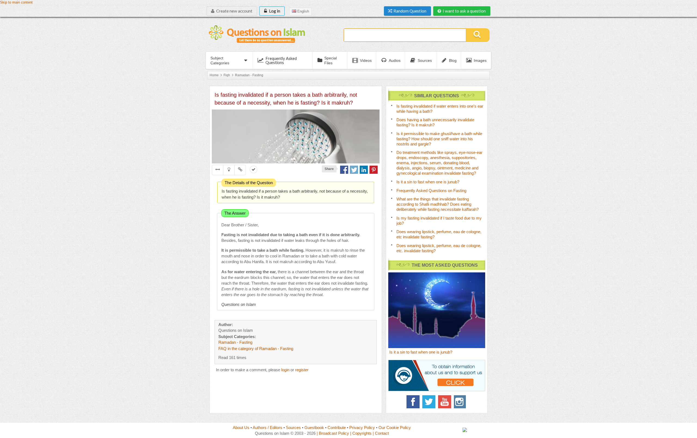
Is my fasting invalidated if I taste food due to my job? (439, 221)
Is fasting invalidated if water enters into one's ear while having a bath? (439, 109)
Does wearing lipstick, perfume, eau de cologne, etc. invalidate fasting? (438, 248)
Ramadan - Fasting (249, 75)
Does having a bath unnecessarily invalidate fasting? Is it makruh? (435, 122)
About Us (241, 427)
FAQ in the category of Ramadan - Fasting (255, 348)
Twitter (428, 401)
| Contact (381, 433)
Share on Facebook (344, 170)
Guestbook (314, 427)
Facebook (413, 401)
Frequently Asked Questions (281, 60)
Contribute (337, 427)
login (285, 369)
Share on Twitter (354, 170)
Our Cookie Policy (394, 427)
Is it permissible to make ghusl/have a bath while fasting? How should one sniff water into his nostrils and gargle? (439, 138)
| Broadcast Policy (333, 433)
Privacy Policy (362, 427)
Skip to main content (16, 2)
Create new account (233, 10)
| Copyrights (361, 433)
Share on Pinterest (373, 170)
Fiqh (227, 75)
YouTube (444, 401)
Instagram (460, 401)
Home (214, 75)
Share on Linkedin (364, 170)
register (301, 369)
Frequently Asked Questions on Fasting (431, 190)
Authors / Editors (267, 427)
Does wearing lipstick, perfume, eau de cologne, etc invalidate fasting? (438, 234)
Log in (274, 10)
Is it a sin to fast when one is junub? (427, 182)
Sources (293, 427)
